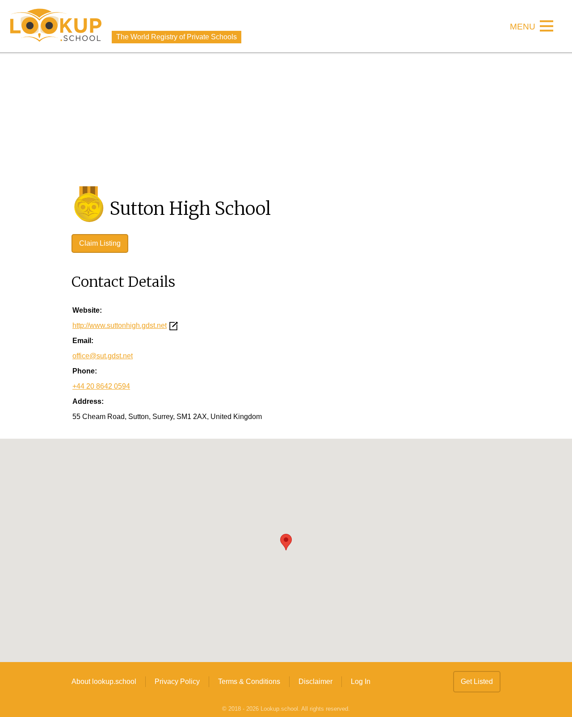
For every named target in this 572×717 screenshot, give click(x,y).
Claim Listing (100, 243)
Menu (522, 27)
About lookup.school (104, 681)
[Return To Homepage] (56, 26)
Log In (360, 681)
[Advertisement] (286, 119)
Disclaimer (315, 681)
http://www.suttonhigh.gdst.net (119, 325)
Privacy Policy (177, 681)
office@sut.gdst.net (102, 356)
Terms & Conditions (249, 681)
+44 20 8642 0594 (101, 386)
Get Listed (477, 681)
